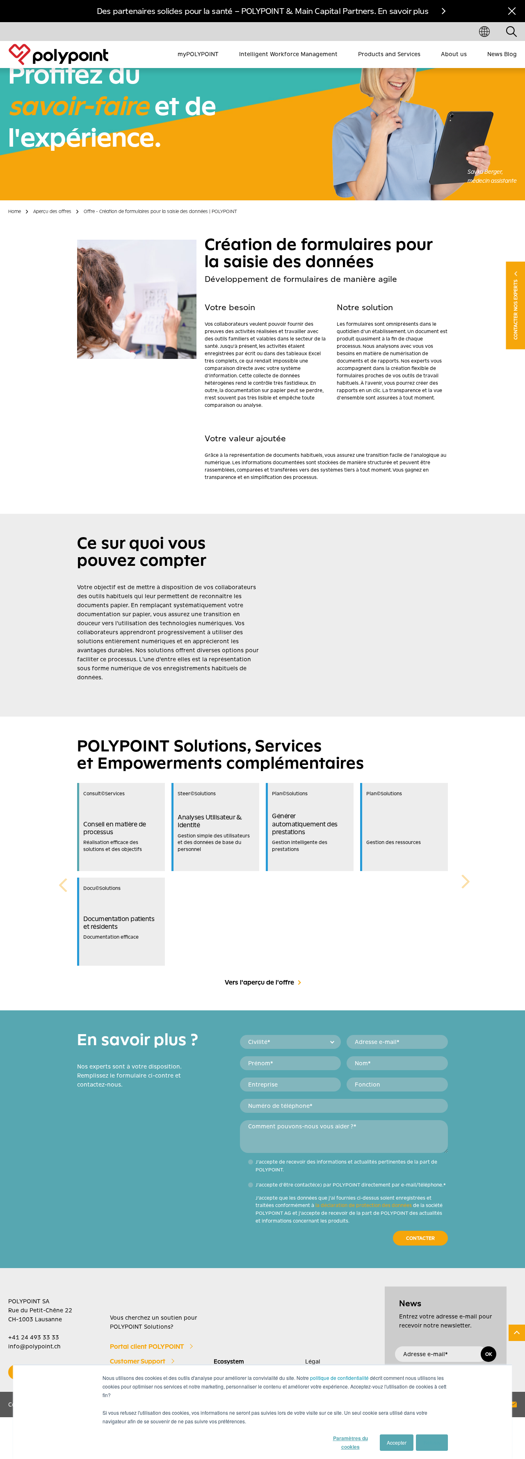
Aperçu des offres (52, 211)
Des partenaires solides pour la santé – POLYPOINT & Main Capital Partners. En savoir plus (262, 11)
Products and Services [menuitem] (389, 54)
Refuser (432, 1442)
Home (14, 211)
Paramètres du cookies (350, 1442)
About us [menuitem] (454, 54)
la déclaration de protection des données (363, 1205)
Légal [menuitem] (312, 1361)
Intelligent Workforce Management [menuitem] (288, 54)
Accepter (396, 1442)
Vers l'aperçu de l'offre (259, 982)
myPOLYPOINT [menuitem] (198, 54)
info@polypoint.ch (34, 1346)
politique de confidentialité (339, 1377)
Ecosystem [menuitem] (229, 1361)
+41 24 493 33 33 (33, 1337)
